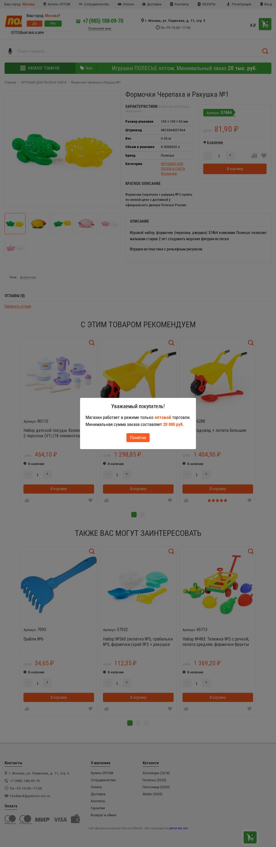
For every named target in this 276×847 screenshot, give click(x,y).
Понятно (138, 437)
